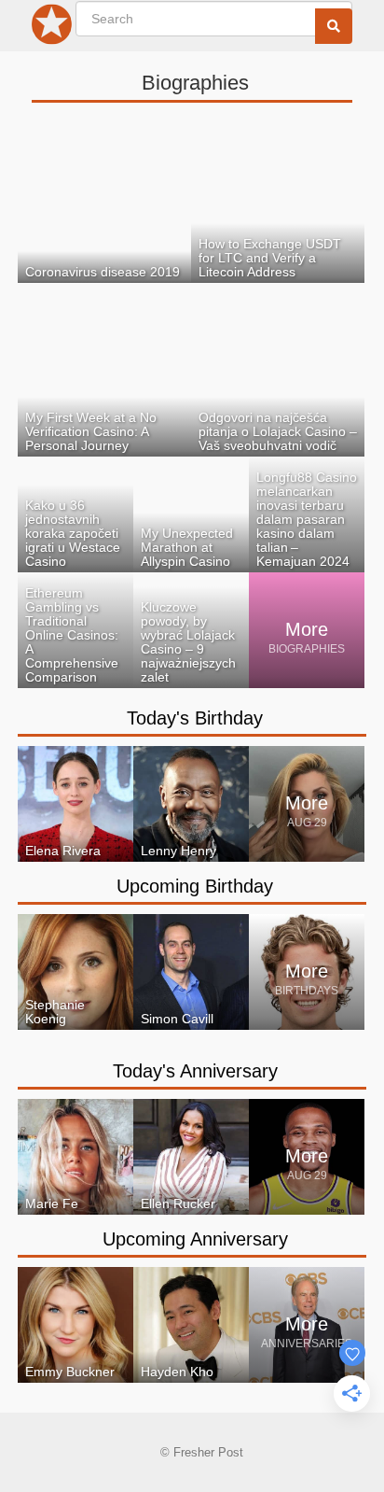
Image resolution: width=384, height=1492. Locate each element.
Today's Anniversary (195, 1071)
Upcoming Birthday (195, 886)
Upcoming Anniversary (195, 1239)
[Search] (333, 26)
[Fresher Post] (52, 28)
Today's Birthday (195, 718)
